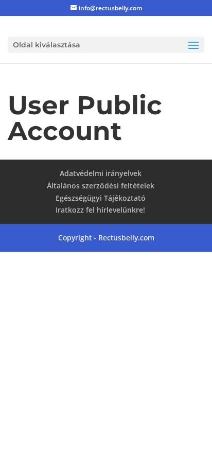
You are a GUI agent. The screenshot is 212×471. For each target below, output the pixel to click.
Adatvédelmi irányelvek (101, 173)
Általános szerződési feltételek (100, 185)
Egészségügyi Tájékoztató (101, 198)
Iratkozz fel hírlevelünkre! (100, 210)
